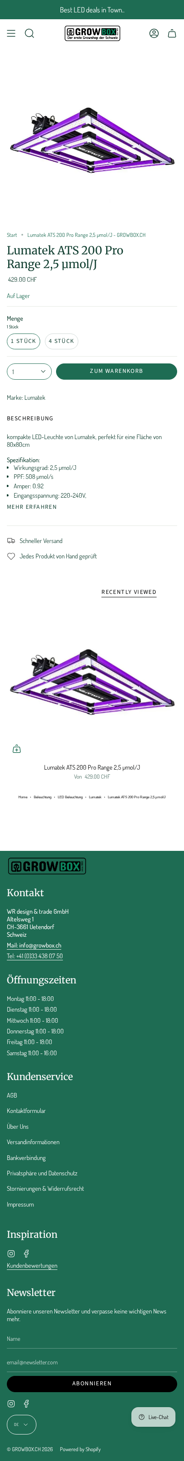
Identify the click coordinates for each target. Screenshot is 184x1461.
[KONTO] (154, 33)
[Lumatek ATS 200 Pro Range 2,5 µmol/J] (92, 682)
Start (12, 234)
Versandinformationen (33, 1141)
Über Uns (18, 1126)
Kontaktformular (26, 1110)
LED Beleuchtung (70, 797)
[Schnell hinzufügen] (16, 748)
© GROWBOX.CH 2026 (30, 1449)
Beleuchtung (42, 797)
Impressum (20, 1204)
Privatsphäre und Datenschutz (42, 1173)
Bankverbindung (26, 1157)
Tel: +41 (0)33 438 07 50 (35, 955)
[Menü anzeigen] (11, 33)
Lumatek (95, 797)
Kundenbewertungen (32, 1265)
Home (22, 797)
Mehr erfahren (32, 507)
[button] (29, 33)
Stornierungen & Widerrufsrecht (45, 1188)
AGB (12, 1095)
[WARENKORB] (172, 33)
